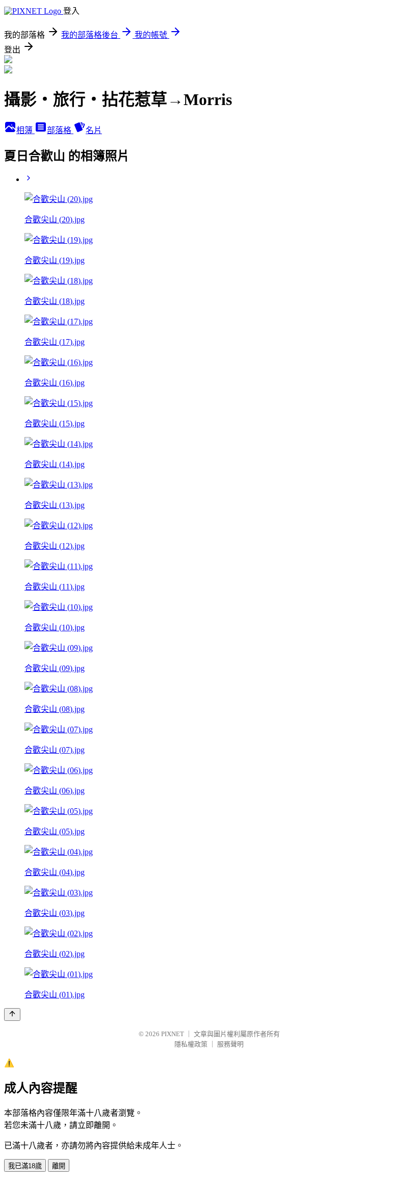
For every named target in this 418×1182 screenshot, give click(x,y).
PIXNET (172, 1034)
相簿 (25, 130)
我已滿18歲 (25, 1166)
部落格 (60, 130)
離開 (58, 1166)
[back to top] (12, 1014)
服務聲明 (230, 1044)
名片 (94, 130)
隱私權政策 (190, 1044)
